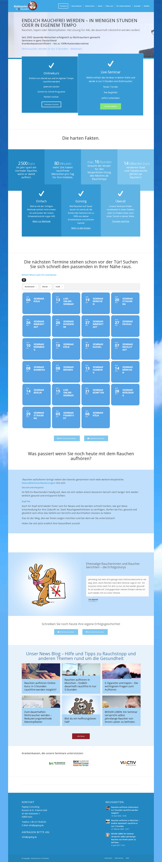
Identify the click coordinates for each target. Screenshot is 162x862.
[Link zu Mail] (138, 858)
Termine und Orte (120, 221)
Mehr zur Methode (41, 221)
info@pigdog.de (36, 825)
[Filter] (24, 280)
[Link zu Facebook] (134, 858)
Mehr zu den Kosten (81, 228)
